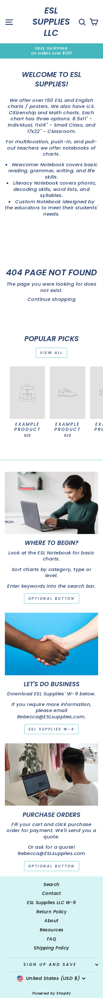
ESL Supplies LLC (51, 21)
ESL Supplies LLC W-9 (51, 903)
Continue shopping (51, 299)
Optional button (51, 598)
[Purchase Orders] (51, 774)
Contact (51, 893)
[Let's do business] (51, 644)
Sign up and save (50, 964)
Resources (52, 930)
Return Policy (51, 912)
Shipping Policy (51, 948)
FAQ (51, 939)
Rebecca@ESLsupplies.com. (51, 716)
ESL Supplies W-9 (52, 729)
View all (51, 352)
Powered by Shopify (51, 993)
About (51, 921)
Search (51, 884)
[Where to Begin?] (51, 503)
